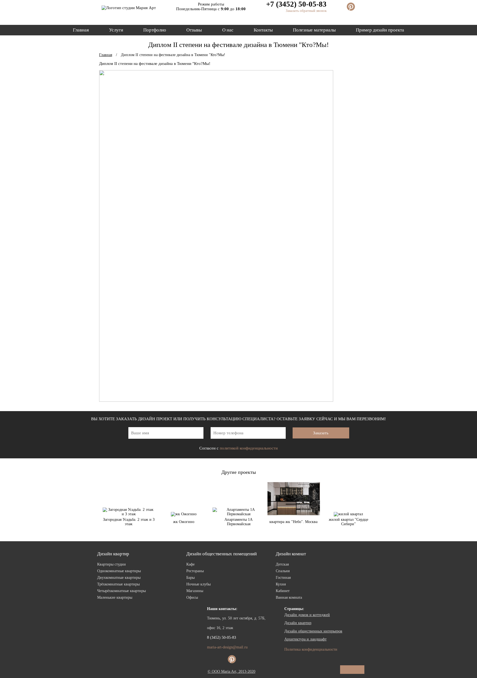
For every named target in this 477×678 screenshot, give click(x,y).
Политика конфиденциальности (310, 649)
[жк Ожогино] (184, 514)
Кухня (281, 584)
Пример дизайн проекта (380, 30)
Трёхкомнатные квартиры (118, 584)
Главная (81, 30)
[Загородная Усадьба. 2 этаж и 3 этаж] (129, 514)
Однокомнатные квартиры (119, 571)
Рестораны (195, 571)
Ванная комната (289, 597)
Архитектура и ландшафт (305, 639)
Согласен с (238, 448)
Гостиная (283, 577)
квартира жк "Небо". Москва (293, 522)
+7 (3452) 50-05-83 (296, 4)
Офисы (192, 597)
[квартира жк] (293, 514)
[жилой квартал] (348, 514)
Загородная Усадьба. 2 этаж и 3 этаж (129, 521)
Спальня (283, 571)
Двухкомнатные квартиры (119, 577)
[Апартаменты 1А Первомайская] (239, 514)
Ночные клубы (198, 584)
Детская (282, 564)
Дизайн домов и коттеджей (307, 615)
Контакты (263, 30)
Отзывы (194, 30)
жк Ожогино (183, 522)
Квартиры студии (111, 564)
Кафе (190, 564)
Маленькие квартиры (114, 597)
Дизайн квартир (113, 553)
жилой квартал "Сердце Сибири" (348, 521)
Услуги (116, 30)
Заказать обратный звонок (306, 11)
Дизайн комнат (291, 553)
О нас (228, 30)
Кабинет (283, 591)
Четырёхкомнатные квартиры (121, 591)
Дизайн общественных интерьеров (313, 631)
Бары (190, 577)
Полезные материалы (314, 30)
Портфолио (154, 30)
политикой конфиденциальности (249, 448)
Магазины (194, 591)
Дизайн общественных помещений (221, 553)
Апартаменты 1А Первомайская (238, 521)
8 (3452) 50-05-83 (221, 637)
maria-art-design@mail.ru (227, 647)
